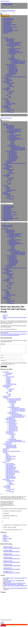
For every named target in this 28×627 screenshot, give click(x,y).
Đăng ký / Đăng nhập (8, 3)
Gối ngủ (10, 84)
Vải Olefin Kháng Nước (11, 384)
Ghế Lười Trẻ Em (10, 475)
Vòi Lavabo (11, 112)
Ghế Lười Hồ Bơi (12, 420)
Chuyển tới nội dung (5, 1)
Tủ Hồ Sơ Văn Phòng (10, 103)
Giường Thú (6, 448)
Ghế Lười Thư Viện (10, 474)
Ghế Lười (5, 37)
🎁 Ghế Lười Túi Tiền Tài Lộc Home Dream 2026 (14, 583)
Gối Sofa (8, 87)
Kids (7, 95)
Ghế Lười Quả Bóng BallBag (15, 42)
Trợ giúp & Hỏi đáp (7, 538)
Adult (7, 90)
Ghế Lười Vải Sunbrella (11, 445)
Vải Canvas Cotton (10, 376)
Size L (12, 47)
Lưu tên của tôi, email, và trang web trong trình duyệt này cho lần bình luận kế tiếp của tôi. (14, 363)
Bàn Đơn (8, 101)
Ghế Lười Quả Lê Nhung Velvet (16, 52)
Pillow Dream (6, 81)
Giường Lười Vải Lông (11, 446)
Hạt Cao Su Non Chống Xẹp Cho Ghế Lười (15, 76)
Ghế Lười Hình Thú (10, 40)
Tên (2, 355)
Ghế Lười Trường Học (11, 476)
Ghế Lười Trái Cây (10, 38)
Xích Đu (8, 102)
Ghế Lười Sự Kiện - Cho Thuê (12, 472)
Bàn (7, 453)
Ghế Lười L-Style (12, 66)
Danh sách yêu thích (7, 4)
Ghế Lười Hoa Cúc (13, 65)
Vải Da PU (8, 378)
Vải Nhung (8, 382)
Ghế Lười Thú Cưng (7, 31)
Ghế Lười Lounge (13, 73)
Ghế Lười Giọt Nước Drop (14, 48)
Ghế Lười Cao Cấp (7, 444)
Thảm (7, 99)
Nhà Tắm (8, 110)
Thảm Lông (8, 457)
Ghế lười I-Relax (12, 49)
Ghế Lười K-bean (12, 53)
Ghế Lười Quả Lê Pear (14, 413)
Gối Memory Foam (10, 82)
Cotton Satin (11, 91)
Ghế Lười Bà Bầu (7, 23)
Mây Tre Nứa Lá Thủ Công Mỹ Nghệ (11, 451)
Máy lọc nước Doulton (11, 456)
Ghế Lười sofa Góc (13, 68)
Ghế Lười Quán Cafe (7, 28)
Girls (10, 97)
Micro (12, 55)
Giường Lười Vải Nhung (11, 447)
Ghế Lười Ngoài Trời (10, 419)
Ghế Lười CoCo (12, 46)
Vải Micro (8, 381)
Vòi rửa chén (11, 109)
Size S (12, 437)
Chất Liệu (5, 375)
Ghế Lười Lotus (12, 58)
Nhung (12, 57)
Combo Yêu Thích (7, 385)
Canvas (13, 54)
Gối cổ (10, 85)
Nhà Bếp (8, 108)
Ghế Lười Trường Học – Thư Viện (10, 30)
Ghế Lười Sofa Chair (13, 69)
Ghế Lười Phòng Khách (8, 19)
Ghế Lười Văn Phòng (8, 29)
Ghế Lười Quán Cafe (10, 469)
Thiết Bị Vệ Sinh (7, 107)
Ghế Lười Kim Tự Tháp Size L (18, 63)
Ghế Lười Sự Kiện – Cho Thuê (10, 26)
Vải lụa (10, 92)
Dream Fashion (6, 396)
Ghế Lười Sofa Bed (13, 71)
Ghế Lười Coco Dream (14, 43)
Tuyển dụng (5, 541)
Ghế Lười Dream (12, 439)
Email (2, 357)
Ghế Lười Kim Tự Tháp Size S (18, 60)
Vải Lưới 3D (9, 380)
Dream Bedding (6, 88)
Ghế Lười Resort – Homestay (9, 24)
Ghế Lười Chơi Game (8, 22)
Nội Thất (5, 98)
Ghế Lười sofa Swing (13, 70)
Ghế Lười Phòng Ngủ (8, 18)
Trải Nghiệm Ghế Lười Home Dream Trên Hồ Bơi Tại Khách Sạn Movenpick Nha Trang (13, 334)
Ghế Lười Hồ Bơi (10, 465)
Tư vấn (4, 539)
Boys (10, 96)
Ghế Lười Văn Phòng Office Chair (16, 417)
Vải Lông (8, 379)
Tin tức (4, 537)
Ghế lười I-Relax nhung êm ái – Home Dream (13, 584)
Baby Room (8, 79)
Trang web (3, 360)
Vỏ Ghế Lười (9, 75)
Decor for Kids (9, 80)
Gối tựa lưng (11, 86)
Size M (12, 436)
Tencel (10, 93)
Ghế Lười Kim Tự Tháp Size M (18, 62)
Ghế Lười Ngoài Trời (10, 74)
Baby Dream (6, 77)
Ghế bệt (7, 455)
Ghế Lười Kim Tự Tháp (14, 59)
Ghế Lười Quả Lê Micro (14, 51)
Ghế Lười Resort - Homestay (12, 470)
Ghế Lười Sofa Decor (10, 64)
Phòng (4, 462)
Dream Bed (8, 374)
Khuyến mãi (6, 536)
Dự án (4, 534)
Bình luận (3, 344)
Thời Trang (5, 33)
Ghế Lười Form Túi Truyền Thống (13, 44)
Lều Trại (5, 450)
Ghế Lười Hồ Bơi (7, 25)
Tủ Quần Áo (8, 104)
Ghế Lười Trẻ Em (7, 20)
